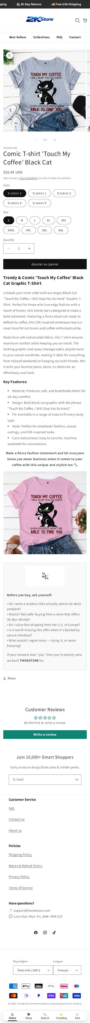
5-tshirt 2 (15, 193)
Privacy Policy (19, 877)
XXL (64, 220)
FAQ (59, 37)
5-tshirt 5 (40, 203)
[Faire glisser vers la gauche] (35, 140)
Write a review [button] (44, 734)
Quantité (8, 240)
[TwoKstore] (39, 19)
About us (15, 830)
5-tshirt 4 (15, 203)
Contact (75, 37)
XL (48, 220)
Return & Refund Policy (25, 866)
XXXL (11, 230)
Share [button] (12, 678)
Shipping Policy (20, 854)
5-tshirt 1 (39, 193)
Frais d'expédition (28, 178)
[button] (77, 20)
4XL (28, 230)
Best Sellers (17, 37)
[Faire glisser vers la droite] (54, 140)
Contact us (17, 819)
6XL (61, 230)
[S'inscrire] (76, 780)
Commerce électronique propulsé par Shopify (56, 1003)
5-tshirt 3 (64, 193)
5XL (44, 230)
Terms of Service (21, 888)
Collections (41, 37)
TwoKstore (23, 1003)
